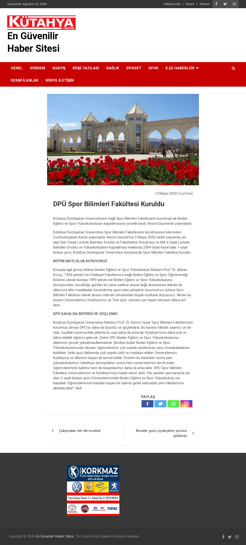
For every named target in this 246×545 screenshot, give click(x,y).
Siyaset (133, 68)
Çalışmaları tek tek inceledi (79, 431)
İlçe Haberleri (180, 68)
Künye (190, 4)
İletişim (205, 4)
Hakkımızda (172, 4)
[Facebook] (147, 403)
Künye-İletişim (60, 80)
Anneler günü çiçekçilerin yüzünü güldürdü (161, 433)
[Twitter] (160, 403)
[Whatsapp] (173, 403)
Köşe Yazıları (86, 68)
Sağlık (112, 68)
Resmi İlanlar (24, 80)
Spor (153, 68)
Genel (17, 68)
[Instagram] (186, 403)
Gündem (37, 68)
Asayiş (58, 68)
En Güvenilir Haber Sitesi (55, 536)
